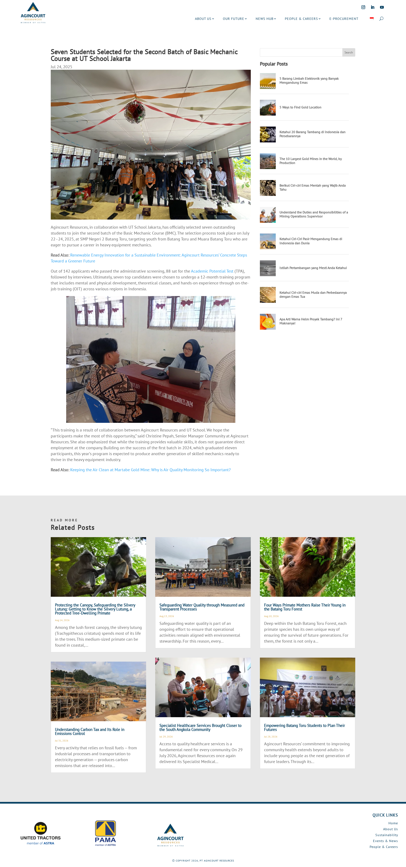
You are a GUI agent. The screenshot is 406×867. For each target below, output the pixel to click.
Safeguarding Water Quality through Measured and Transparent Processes (201, 607)
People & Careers (384, 847)
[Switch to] (371, 18)
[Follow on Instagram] (363, 7)
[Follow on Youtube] (382, 7)
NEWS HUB (264, 18)
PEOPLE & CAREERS (301, 18)
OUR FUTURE (233, 18)
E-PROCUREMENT (343, 18)
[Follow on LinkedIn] (372, 7)
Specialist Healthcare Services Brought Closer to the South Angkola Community (200, 727)
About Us (390, 829)
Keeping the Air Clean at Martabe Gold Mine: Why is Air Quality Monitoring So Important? (150, 469)
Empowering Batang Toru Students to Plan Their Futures (304, 727)
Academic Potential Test (212, 271)
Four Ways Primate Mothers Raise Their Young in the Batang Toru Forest (305, 607)
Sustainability (386, 835)
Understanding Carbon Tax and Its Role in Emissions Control (89, 731)
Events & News (385, 841)
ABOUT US (203, 18)
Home (393, 823)
